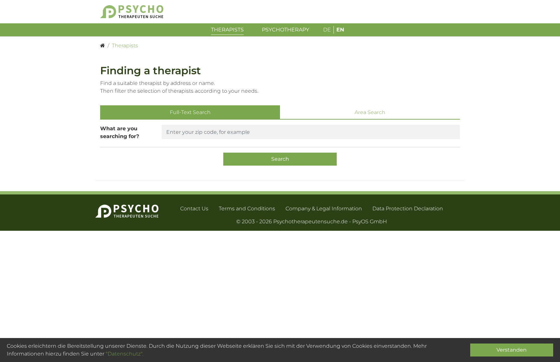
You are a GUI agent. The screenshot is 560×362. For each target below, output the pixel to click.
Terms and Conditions (247, 208)
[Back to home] (141, 11)
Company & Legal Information (324, 208)
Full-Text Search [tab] (190, 112)
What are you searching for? (119, 132)
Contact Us (194, 208)
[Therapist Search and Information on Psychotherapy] (102, 46)
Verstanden (511, 350)
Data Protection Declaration (407, 208)
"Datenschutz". (124, 354)
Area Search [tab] (370, 112)
